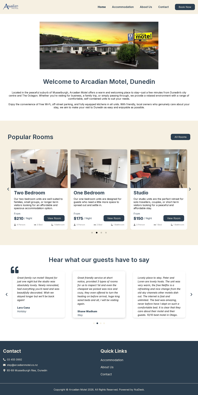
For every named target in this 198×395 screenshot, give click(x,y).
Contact (163, 7)
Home (102, 7)
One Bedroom (89, 192)
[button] (19, 225)
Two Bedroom (29, 192)
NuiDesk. (139, 389)
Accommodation (123, 7)
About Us (146, 7)
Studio (140, 192)
